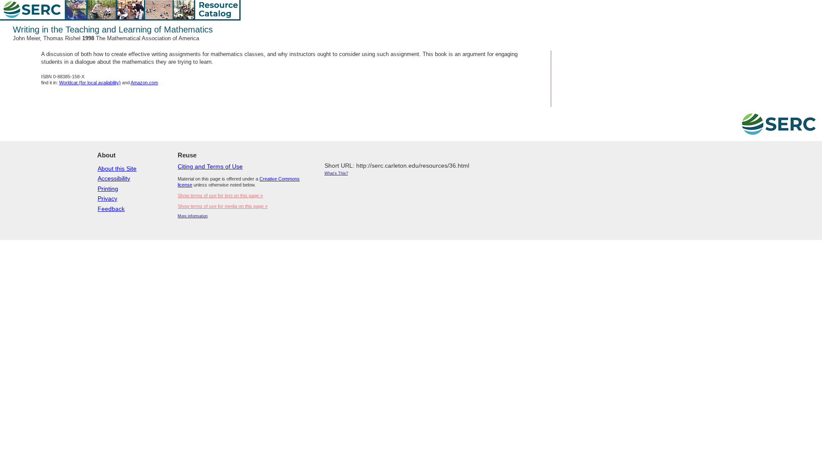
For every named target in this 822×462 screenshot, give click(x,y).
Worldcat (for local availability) (90, 82)
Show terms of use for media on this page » (223, 206)
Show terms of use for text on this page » (220, 195)
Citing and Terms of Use (210, 166)
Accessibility (114, 178)
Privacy (107, 198)
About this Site (117, 168)
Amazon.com (144, 82)
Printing (108, 188)
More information (193, 216)
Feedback (111, 208)
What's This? (336, 173)
